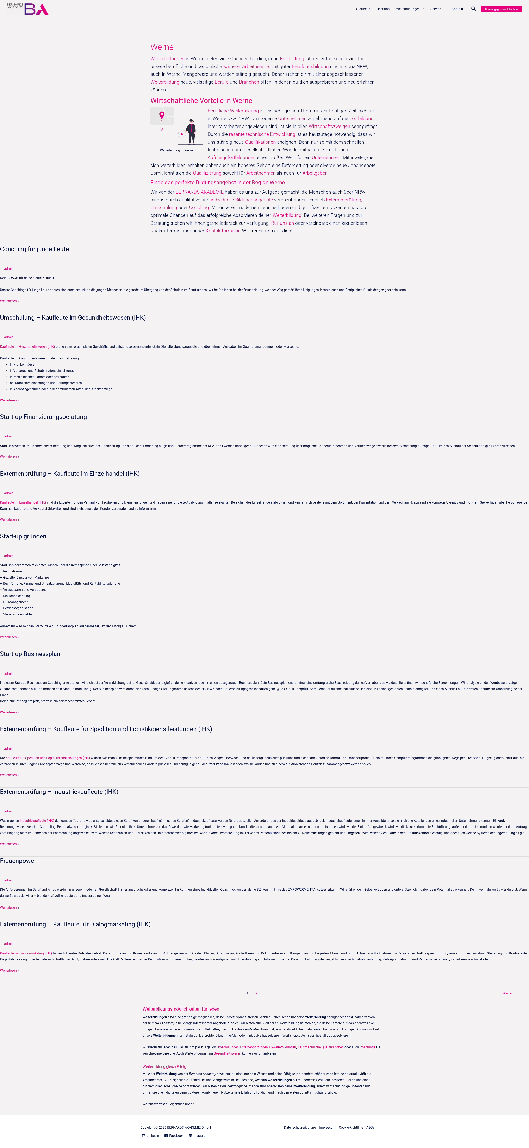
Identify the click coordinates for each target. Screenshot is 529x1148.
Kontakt (457, 9)
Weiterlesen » (9, 300)
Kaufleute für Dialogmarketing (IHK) (26, 953)
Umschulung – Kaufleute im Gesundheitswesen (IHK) (73, 317)
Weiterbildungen (408, 9)
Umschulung (164, 207)
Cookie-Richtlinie (351, 1127)
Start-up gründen (23, 536)
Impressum (327, 1127)
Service (435, 9)
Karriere (231, 66)
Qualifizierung (208, 173)
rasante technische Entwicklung (262, 134)
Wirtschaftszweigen (329, 126)
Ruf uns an (282, 223)
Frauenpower (18, 860)
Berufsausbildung (310, 66)
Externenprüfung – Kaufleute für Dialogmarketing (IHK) (75, 924)
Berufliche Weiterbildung (233, 111)
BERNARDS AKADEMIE (200, 192)
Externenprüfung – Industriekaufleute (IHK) (59, 791)
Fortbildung (292, 58)
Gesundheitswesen (227, 1053)
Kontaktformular (222, 231)
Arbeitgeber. (315, 173)
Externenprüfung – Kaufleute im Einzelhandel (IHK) (70, 473)
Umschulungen (228, 1047)
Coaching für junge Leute (34, 249)
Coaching (199, 207)
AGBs (370, 1127)
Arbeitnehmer (257, 66)
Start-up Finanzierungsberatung (43, 416)
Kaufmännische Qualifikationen (321, 1047)
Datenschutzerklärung (300, 1127)
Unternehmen (292, 118)
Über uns (383, 9)
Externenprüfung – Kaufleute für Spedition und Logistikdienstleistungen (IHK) (106, 729)
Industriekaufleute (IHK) (37, 821)
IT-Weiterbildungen (282, 1047)
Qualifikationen (261, 142)
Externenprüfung (343, 200)
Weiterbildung (164, 82)
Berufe (222, 82)
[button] (474, 9)
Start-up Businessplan (30, 653)
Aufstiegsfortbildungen (232, 157)
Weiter (510, 993)
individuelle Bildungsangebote (242, 200)
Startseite (363, 9)
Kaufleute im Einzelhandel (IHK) (23, 502)
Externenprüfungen (254, 1047)
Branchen (249, 82)
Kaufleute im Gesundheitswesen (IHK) (27, 347)
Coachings (367, 1047)
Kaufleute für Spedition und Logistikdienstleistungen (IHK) (48, 758)
